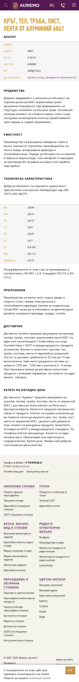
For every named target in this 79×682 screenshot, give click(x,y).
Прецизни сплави (14, 500)
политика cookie (39, 678)
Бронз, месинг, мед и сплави (16, 526)
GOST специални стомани (18, 514)
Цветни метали (52, 579)
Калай (42, 611)
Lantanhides (46, 565)
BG (52, 5)
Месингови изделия (15, 564)
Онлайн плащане (13, 471)
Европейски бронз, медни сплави (18, 544)
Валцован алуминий (50, 585)
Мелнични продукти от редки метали (52, 549)
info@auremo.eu (20, 466)
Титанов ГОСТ (47, 500)
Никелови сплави (19, 486)
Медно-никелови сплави (18, 550)
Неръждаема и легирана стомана (16, 583)
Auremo (26, 5)
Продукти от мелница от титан (53, 493)
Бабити (43, 600)
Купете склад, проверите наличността (52, 77)
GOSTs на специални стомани (15, 633)
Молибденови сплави (51, 542)
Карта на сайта (64, 659)
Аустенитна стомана (15, 615)
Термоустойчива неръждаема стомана (16, 608)
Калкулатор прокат (38, 471)
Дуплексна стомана (15, 626)
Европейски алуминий (52, 595)
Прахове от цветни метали (19, 592)
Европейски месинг (15, 570)
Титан (44, 486)
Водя (42, 616)
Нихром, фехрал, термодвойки (13, 493)
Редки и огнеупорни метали (49, 528)
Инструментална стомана (18, 640)
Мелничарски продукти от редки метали (54, 558)
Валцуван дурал (48, 590)
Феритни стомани (14, 621)
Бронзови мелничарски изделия (17, 535)
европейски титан (49, 505)
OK (70, 670)
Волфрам (44, 537)
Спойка (43, 606)
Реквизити (10, 663)
